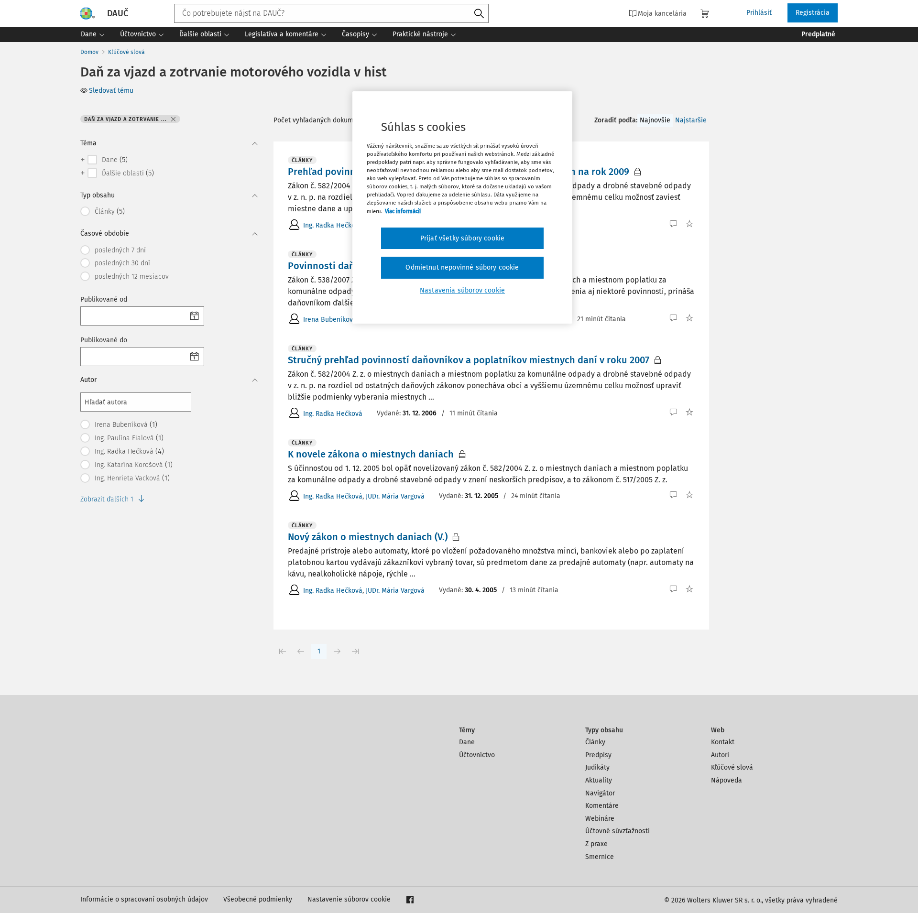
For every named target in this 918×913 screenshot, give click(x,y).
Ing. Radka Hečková (332, 225)
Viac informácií (403, 211)
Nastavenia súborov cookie (462, 290)
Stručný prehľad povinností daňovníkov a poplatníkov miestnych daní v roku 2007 (468, 360)
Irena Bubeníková (330, 319)
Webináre (599, 819)
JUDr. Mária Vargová (395, 496)
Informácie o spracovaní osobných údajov (144, 899)
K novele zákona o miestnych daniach (371, 454)
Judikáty (597, 767)
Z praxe (596, 844)
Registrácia (813, 13)
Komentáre (602, 806)
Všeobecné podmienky (257, 899)
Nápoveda (726, 780)
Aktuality (598, 780)
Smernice (599, 857)
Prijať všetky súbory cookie (462, 238)
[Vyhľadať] (479, 13)
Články (595, 742)
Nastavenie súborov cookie (349, 899)
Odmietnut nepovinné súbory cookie (462, 267)
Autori (720, 755)
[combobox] (331, 13)
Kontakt (722, 742)
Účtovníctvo (477, 755)
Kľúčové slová (126, 52)
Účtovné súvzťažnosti (617, 831)
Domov (89, 52)
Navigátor (600, 793)
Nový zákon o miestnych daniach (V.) (368, 537)
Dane (467, 742)
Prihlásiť (759, 13)
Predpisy (598, 755)
